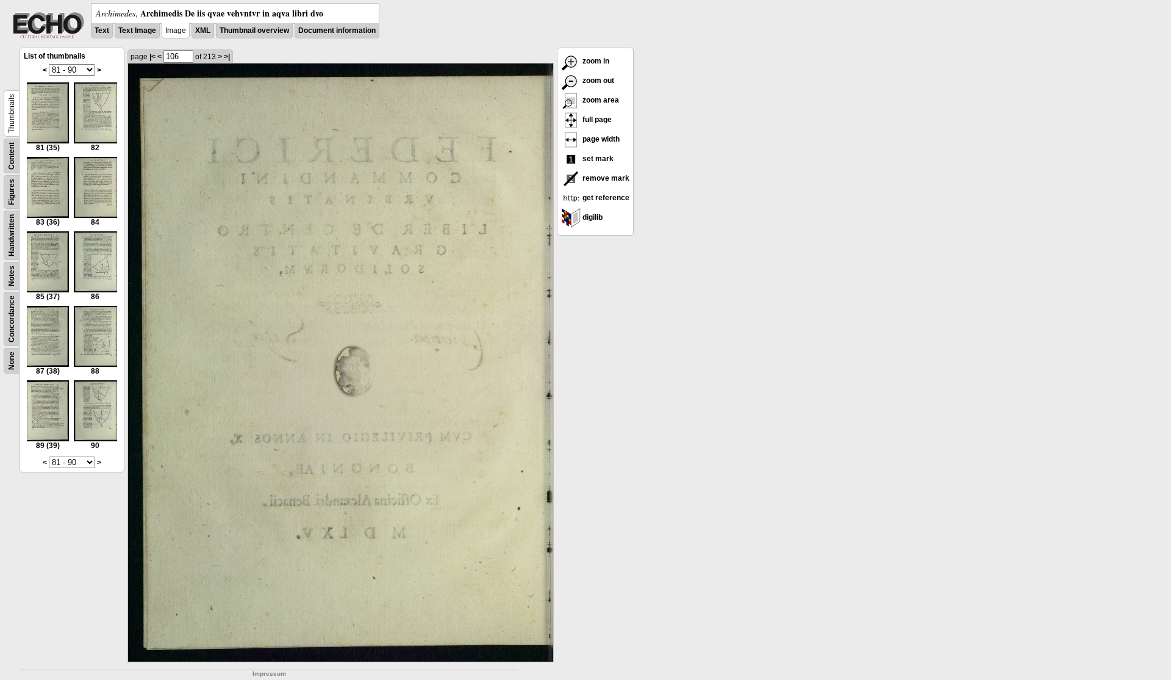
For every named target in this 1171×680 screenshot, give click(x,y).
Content (11, 156)
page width (600, 139)
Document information (337, 30)
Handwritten (11, 235)
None (11, 361)
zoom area (600, 100)
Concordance (11, 318)
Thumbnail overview (254, 30)
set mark (597, 158)
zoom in (595, 61)
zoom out (597, 80)
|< (152, 56)
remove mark (605, 178)
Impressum (269, 673)
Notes (11, 276)
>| (227, 56)
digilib (592, 217)
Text (102, 30)
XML (202, 30)
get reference (605, 198)
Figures (11, 192)
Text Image (137, 30)
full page (596, 119)
